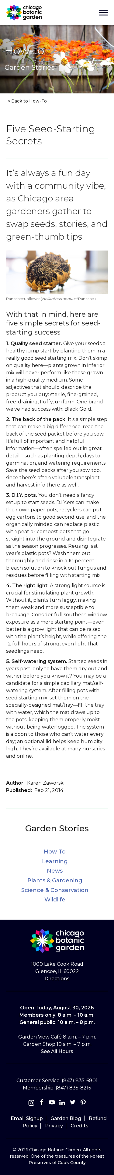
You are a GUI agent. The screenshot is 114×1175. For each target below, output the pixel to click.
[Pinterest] (83, 1103)
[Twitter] (73, 1103)
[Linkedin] (62, 1103)
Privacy (54, 1126)
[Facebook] (42, 1103)
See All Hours (57, 1051)
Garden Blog (65, 1118)
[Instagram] (31, 1103)
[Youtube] (52, 1103)
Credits (79, 1126)
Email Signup (27, 1118)
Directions (57, 978)
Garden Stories (57, 828)
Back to (28, 101)
